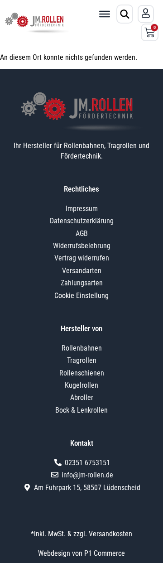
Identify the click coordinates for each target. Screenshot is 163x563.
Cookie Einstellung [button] (81, 295)
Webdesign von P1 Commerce (81, 553)
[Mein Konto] (145, 13)
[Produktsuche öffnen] (124, 14)
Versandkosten (110, 533)
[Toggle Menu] (104, 14)
